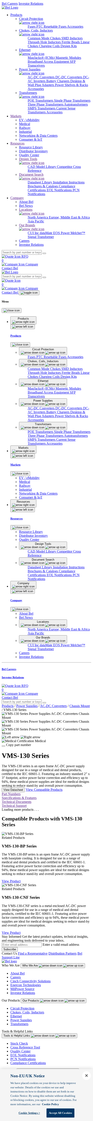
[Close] (11, 310)
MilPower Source (22, 989)
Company (17, 198)
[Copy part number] (3, 746)
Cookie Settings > (29, 1113)
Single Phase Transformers (72, 100)
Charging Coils (50, 46)
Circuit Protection (22, 1008)
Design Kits (69, 46)
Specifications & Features (19, 798)
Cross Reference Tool (25, 1047)
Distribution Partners (62, 953)
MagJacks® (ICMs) (42, 58)
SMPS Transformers (42, 108)
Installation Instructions (69, 182)
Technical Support (14, 805)
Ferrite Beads (71, 42)
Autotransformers (76, 104)
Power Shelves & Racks (71, 85)
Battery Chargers (58, 81)
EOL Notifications (60, 190)
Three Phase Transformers (46, 104)
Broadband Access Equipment (49, 61)
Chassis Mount (79, 706)
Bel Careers (10, 3)
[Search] (44, 253)
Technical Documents (16, 802)
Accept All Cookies (60, 1113)
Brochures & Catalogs (43, 186)
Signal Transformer (41, 237)
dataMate (46, 233)
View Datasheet (13, 789)
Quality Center (20, 1051)
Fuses (32, 26)
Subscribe (9, 949)
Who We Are (30, 965)
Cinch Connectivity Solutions (30, 981)
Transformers (19, 1024)
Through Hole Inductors (45, 42)
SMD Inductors (72, 38)
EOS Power (62, 233)
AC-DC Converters (41, 77)
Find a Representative (33, 953)
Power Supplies (27, 706)
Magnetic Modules (68, 58)
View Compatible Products (44, 789)
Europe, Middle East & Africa (69, 217)
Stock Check (19, 1043)
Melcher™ (78, 233)
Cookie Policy (50, 1104)
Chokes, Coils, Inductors (27, 1012)
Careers (15, 977)
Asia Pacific (36, 221)
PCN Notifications (23, 1059)
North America (38, 217)
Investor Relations (31, 3)
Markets (15, 116)
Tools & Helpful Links (17, 1035)
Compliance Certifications (28, 1063)
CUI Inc (34, 233)
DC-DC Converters (69, 77)
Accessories (75, 26)
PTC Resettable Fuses (51, 26)
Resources (17, 143)
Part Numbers (11, 794)
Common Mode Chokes (44, 38)
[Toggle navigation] (29, 292)
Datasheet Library (40, 182)
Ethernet (16, 1016)
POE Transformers (41, 100)
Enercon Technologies (25, 985)
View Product (11, 881)
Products (16, 15)
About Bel (17, 973)
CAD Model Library (42, 167)
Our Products (31, 1000)
